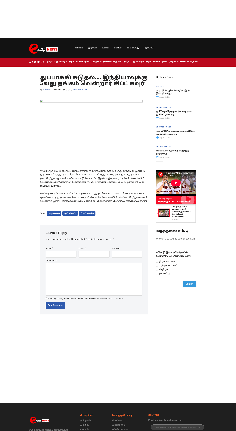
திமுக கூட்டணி (167, 262)
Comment (51, 260)
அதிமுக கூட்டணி (168, 265)
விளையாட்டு (133, 48)
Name (49, 248)
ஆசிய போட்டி (70, 213)
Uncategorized (163, 107)
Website (116, 248)
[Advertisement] (82, 19)
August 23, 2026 (164, 97)
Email (82, 248)
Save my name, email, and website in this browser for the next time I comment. (85, 298)
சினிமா (117, 48)
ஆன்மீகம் (149, 48)
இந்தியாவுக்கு (87, 213)
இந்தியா (92, 48)
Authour (46, 90)
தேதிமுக (163, 269)
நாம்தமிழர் (164, 273)
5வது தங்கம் (54, 213)
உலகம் (105, 48)
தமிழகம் (79, 48)
